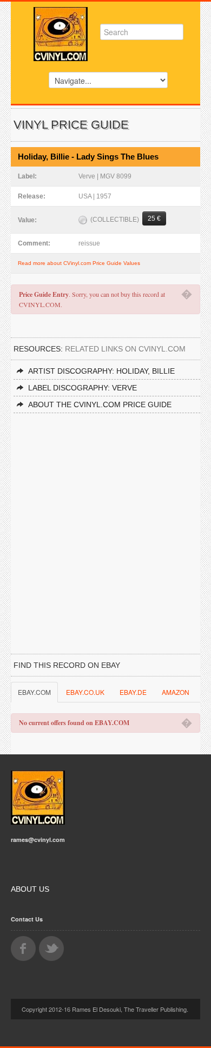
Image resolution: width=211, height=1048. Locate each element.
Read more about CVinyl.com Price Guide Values (79, 263)
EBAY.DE (133, 692)
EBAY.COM (34, 692)
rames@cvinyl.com (38, 839)
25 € (154, 218)
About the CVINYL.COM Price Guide (100, 404)
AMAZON (175, 692)
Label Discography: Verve (82, 387)
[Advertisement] (105, 524)
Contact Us (27, 919)
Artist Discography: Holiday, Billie (101, 371)
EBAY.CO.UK (85, 692)
